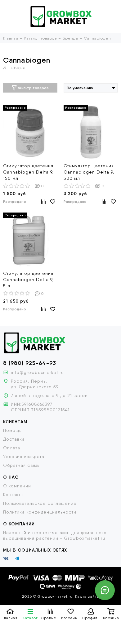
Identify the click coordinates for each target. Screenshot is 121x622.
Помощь (12, 430)
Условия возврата (23, 456)
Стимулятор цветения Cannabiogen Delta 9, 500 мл (89, 172)
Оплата (11, 447)
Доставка (14, 439)
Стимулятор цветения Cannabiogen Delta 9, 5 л (28, 279)
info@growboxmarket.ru (37, 372)
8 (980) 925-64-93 (29, 363)
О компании (17, 485)
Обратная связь (21, 465)
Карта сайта (87, 596)
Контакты (13, 494)
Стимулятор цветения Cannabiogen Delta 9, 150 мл (28, 172)
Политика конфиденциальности (39, 512)
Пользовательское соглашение (40, 503)
